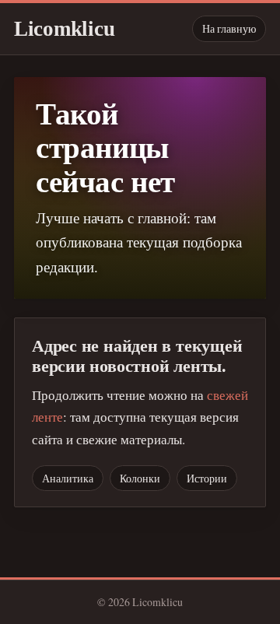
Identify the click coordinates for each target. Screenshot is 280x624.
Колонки (140, 478)
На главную (229, 28)
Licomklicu (64, 28)
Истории (207, 478)
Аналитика (67, 478)
